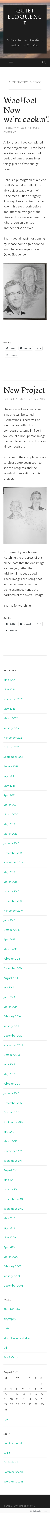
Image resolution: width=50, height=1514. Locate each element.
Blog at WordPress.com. (19, 1506)
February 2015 (12, 958)
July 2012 (8, 1131)
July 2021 (8, 776)
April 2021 (9, 795)
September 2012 (13, 1122)
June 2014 (9, 997)
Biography (9, 1318)
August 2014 (10, 978)
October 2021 (11, 747)
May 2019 (9, 824)
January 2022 (11, 728)
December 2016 (13, 901)
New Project (24, 390)
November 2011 (12, 1151)
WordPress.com (13, 1481)
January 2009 (11, 1276)
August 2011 (10, 1170)
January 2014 (11, 1026)
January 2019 (11, 843)
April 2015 (9, 939)
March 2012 (10, 1141)
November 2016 (13, 910)
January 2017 (11, 891)
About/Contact (12, 1309)
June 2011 (9, 1179)
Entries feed (10, 1462)
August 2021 (10, 766)
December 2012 (12, 1103)
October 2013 (11, 1054)
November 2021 (13, 737)
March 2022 (10, 718)
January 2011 (11, 1189)
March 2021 (10, 804)
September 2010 (13, 1208)
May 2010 (9, 1218)
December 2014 (13, 968)
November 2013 (13, 1045)
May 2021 (9, 785)
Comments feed (13, 1471)
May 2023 (9, 708)
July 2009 (9, 1228)
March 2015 (10, 949)
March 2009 (10, 1256)
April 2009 (9, 1247)
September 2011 (13, 1160)
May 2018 (9, 872)
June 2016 (9, 920)
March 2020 (10, 814)
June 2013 (9, 1064)
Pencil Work (10, 1357)
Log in (7, 1452)
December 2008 (13, 1285)
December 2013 (13, 1035)
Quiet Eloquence (25, 17)
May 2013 (9, 1074)
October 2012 (11, 1112)
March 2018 (10, 881)
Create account (12, 1443)
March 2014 (10, 1006)
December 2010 (13, 1199)
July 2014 (8, 987)
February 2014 (12, 1016)
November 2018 (13, 862)
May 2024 (9, 689)
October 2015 (11, 929)
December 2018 (13, 853)
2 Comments (37, 399)
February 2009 (12, 1266)
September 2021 (13, 756)
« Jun (6, 1419)
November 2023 (13, 699)
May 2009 (9, 1237)
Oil (5, 1347)
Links (6, 1328)
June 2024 (9, 679)
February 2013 (12, 1083)
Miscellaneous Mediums (18, 1338)
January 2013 (11, 1093)
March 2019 (10, 833)
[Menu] (11, 62)
